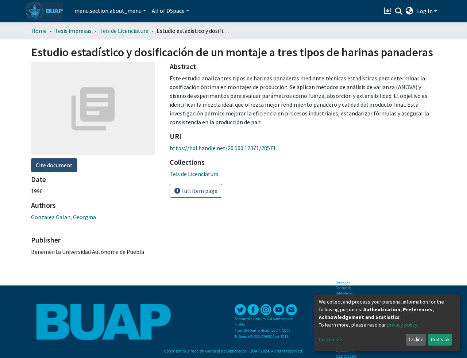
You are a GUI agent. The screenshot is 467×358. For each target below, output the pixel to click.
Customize (330, 339)
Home (39, 30)
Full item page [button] (198, 190)
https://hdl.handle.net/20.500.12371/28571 (223, 148)
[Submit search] (399, 11)
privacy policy (402, 324)
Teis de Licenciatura (124, 30)
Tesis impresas (73, 30)
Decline (416, 339)
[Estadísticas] (388, 11)
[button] (410, 11)
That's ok (440, 339)
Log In (425, 11)
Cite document (54, 165)
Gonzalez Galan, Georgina (63, 217)
